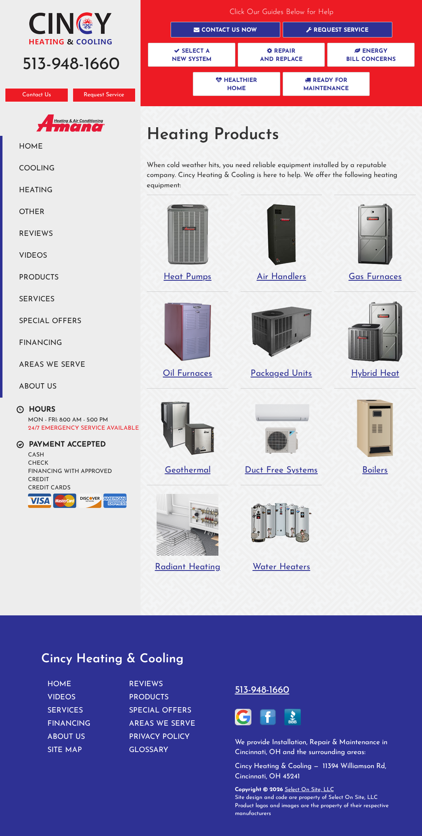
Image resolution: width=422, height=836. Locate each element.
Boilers (375, 470)
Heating (35, 190)
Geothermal (188, 470)
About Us (37, 386)
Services (36, 299)
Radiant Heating (187, 567)
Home (31, 146)
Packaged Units (281, 373)
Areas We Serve (52, 364)
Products (39, 277)
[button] (225, 29)
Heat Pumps (187, 276)
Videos (33, 255)
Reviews (36, 234)
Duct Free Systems (281, 470)
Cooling (36, 168)
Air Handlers (281, 276)
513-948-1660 (262, 690)
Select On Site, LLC (309, 789)
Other (32, 212)
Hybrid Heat (375, 373)
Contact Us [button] (36, 95)
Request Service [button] (104, 95)
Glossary (148, 750)
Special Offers (50, 321)
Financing (40, 343)
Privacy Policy (159, 737)
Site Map (64, 750)
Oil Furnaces (187, 373)
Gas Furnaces (375, 276)
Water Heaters (281, 567)
